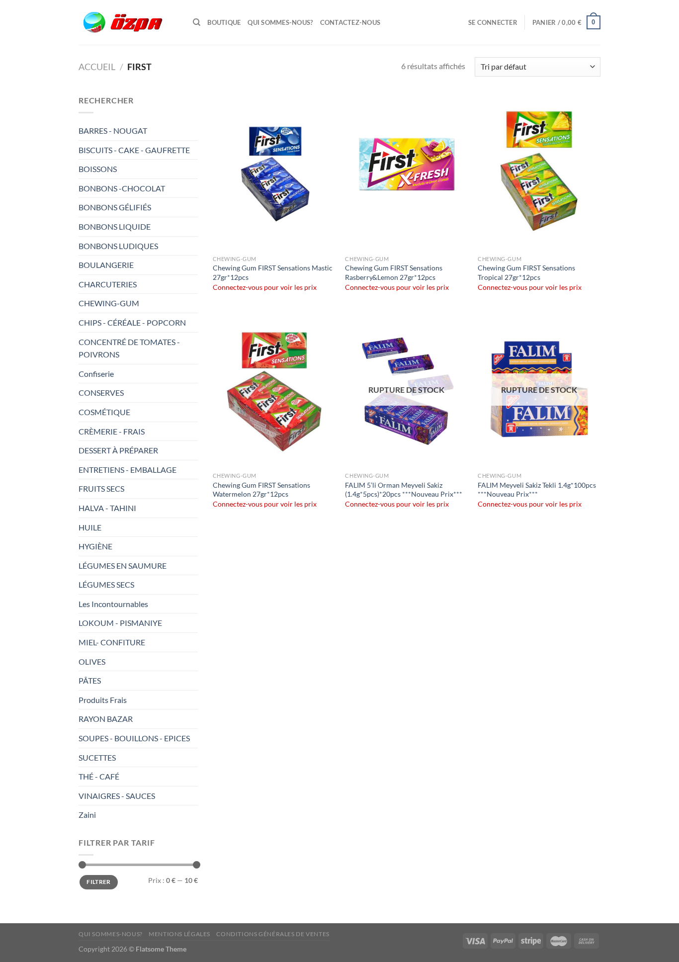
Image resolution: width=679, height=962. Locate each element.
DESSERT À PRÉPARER (118, 450)
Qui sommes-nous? (280, 22)
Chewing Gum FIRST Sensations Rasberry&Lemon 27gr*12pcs (393, 272)
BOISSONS (98, 169)
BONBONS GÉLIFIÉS (116, 207)
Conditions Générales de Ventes (272, 934)
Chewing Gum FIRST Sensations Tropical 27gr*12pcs (526, 272)
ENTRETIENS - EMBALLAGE (128, 469)
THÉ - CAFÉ (99, 776)
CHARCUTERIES (108, 284)
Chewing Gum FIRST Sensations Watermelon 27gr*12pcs (261, 490)
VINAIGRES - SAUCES (117, 795)
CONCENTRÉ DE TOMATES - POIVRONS (129, 348)
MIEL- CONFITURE (112, 642)
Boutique (224, 22)
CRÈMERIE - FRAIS (112, 431)
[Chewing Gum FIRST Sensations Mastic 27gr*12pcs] (274, 172)
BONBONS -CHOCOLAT (122, 188)
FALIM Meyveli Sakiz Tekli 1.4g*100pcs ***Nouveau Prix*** (537, 490)
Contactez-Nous (350, 22)
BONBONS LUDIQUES (118, 246)
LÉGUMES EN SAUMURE (123, 565)
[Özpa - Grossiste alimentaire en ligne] (128, 22)
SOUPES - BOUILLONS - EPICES (134, 738)
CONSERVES (101, 392)
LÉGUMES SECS (106, 584)
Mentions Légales (179, 934)
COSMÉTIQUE (104, 412)
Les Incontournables (113, 604)
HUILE (90, 527)
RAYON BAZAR (106, 718)
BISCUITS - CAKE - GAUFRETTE (135, 150)
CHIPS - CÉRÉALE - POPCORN (133, 322)
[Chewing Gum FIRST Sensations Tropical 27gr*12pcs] (539, 172)
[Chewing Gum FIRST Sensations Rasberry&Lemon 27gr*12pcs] (406, 172)
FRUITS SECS (101, 488)
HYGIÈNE (95, 546)
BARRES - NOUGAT (113, 130)
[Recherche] (196, 22)
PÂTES (90, 680)
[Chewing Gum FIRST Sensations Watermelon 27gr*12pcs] (274, 389)
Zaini (87, 814)
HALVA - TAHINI (107, 508)
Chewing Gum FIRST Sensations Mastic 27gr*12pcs (273, 272)
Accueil (97, 66)
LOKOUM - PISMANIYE (120, 622)
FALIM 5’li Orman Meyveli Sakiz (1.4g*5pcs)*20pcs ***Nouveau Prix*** (403, 490)
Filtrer (98, 881)
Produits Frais (103, 699)
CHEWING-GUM (109, 303)
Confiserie (96, 373)
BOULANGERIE (107, 264)
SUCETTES (97, 757)
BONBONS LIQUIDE (115, 226)
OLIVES (92, 661)
